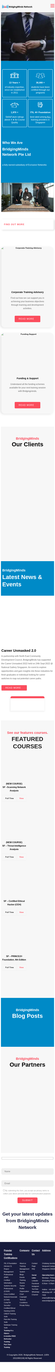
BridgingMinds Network (33, 1283)
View (21, 780)
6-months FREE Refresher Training (10, 1267)
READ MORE (26, 319)
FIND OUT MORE (16, 224)
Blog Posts (27, 944)
